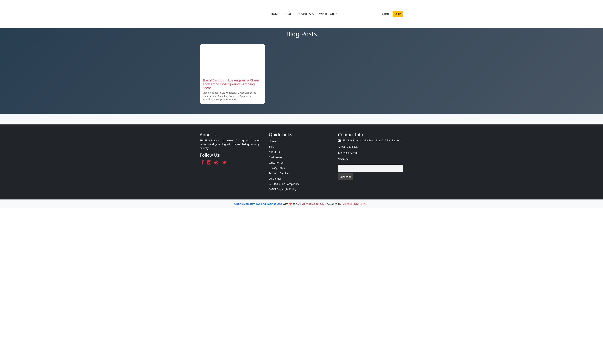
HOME (275, 14)
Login (398, 14)
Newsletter (343, 158)
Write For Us (276, 162)
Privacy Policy (277, 168)
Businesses (275, 157)
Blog (271, 146)
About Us (274, 152)
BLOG (288, 14)
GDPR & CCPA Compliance (284, 184)
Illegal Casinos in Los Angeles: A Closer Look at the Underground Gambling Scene (231, 84)
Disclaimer (275, 178)
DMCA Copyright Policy (282, 189)
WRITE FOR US (328, 14)
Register (386, 14)
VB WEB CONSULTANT (356, 204)
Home (272, 141)
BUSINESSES (305, 14)
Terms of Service (278, 173)
